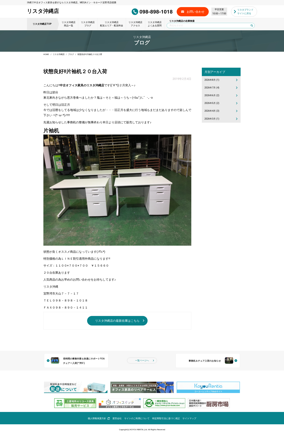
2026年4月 (211, 110)
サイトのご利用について (137, 418)
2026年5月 (211, 103)
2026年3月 (211, 118)
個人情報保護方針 (97, 418)
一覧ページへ (142, 360)
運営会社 (117, 418)
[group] (75, 387)
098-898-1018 (156, 11)
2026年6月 (211, 95)
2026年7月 (211, 87)
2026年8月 (211, 80)
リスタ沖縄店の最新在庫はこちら (117, 320)
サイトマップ (189, 418)
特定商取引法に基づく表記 (166, 418)
